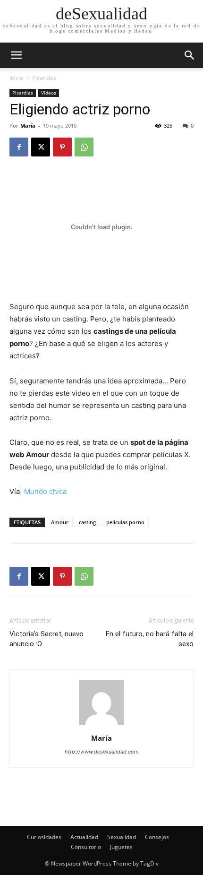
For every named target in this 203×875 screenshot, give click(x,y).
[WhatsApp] (84, 147)
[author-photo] (101, 725)
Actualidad (84, 837)
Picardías (44, 78)
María (27, 125)
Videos (48, 92)
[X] (40, 147)
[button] (190, 55)
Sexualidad (121, 837)
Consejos (157, 837)
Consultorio (86, 847)
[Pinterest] (62, 147)
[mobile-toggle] (16, 55)
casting (87, 522)
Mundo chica (45, 491)
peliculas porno (125, 522)
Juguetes (121, 847)
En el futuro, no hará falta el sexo (150, 639)
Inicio (16, 78)
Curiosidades (44, 837)
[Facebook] (18, 147)
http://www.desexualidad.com (102, 751)
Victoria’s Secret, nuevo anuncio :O (46, 639)
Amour (59, 522)
